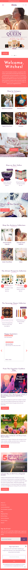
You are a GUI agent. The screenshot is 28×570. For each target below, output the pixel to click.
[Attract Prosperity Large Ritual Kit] (7, 273)
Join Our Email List (5, 500)
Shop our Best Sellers (14, 158)
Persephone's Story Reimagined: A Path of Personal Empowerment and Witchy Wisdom (14, 389)
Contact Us (3, 498)
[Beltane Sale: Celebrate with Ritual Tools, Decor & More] (14, 417)
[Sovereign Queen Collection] (21, 228)
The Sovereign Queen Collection (14, 296)
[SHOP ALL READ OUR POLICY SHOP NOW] (14, 29)
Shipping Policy (4, 507)
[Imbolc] (21, 247)
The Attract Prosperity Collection (14, 264)
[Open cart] (25, 5)
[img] (14, 329)
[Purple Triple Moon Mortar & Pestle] (7, 168)
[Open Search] (23, 5)
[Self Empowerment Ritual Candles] (21, 306)
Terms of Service (5, 511)
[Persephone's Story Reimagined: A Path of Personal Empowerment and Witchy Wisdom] (14, 376)
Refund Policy (4, 509)
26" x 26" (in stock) (5, 313)
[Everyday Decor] (21, 94)
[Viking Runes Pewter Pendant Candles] (21, 168)
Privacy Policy (4, 513)
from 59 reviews (8, 330)
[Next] (25, 173)
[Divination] (21, 111)
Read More (5, 401)
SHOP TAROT (5, 203)
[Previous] (2, 173)
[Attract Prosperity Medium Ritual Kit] (21, 273)
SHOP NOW (14, 142)
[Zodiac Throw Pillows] (7, 247)
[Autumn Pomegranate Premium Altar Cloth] (7, 306)
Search (2, 515)
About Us (3, 495)
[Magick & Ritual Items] (7, 111)
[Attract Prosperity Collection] (7, 228)
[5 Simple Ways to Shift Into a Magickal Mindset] (14, 455)
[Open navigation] (4, 5)
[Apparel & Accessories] (7, 94)
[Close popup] (25, 546)
